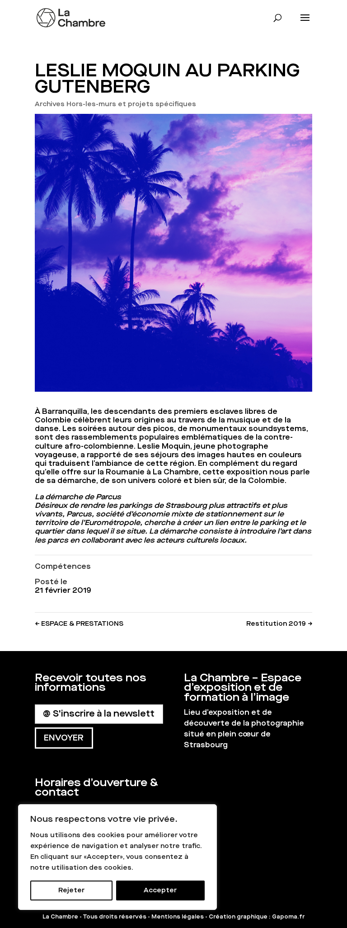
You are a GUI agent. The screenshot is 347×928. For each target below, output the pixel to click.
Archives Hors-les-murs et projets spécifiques (115, 104)
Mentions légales (177, 916)
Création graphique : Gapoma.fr (257, 916)
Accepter (160, 890)
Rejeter (71, 890)
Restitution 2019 (279, 623)
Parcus (79, 514)
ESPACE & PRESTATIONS (79, 623)
